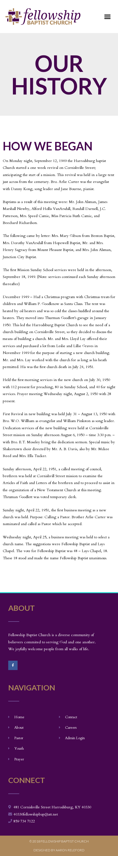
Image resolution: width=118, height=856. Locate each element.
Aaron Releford (70, 850)
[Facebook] (13, 665)
